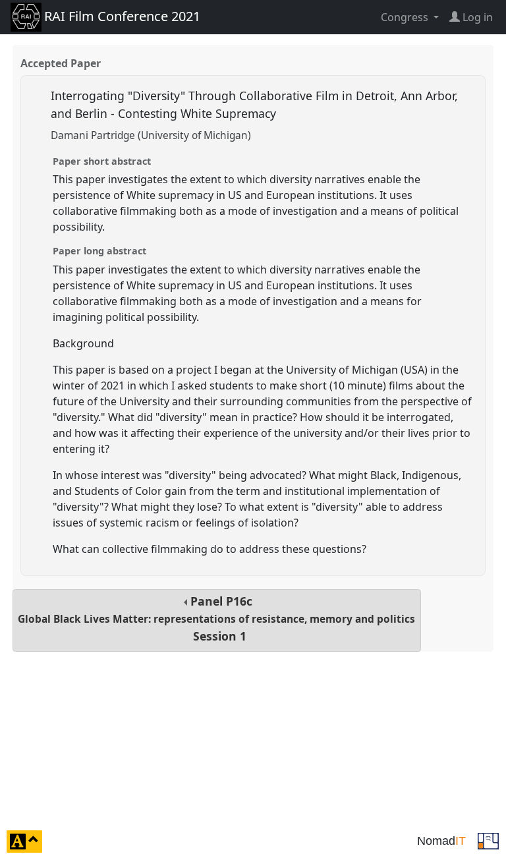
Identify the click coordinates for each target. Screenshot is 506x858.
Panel (216, 618)
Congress (406, 17)
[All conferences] (488, 840)
